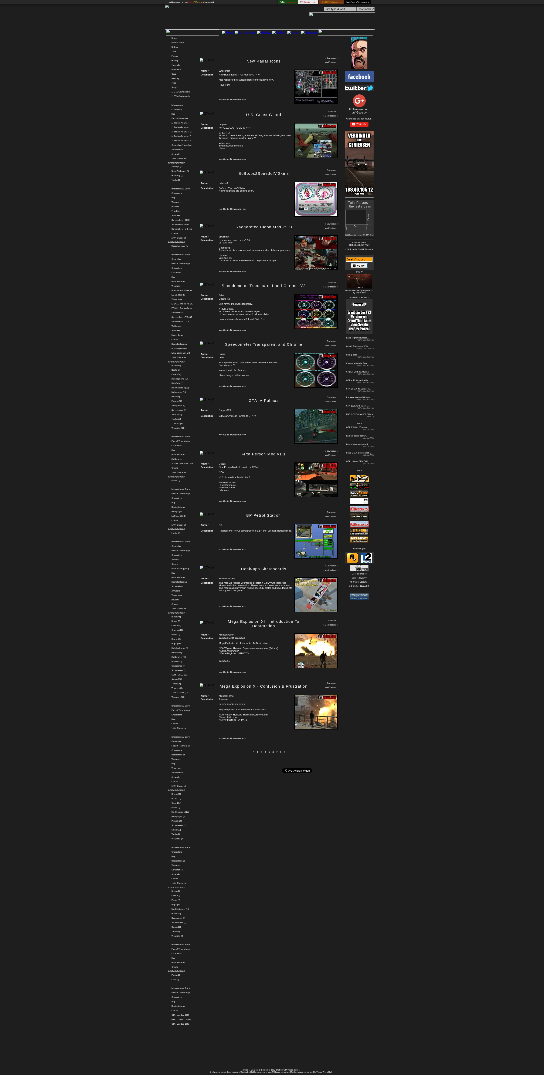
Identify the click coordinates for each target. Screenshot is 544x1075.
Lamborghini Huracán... (357, 338)
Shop (173, 87)
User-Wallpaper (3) (179, 171)
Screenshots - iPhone (181, 229)
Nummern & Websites (181, 290)
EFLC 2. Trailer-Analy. (181, 308)
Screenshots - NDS (180, 220)
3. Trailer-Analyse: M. (181, 132)
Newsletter (175, 69)
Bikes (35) (175, 794)
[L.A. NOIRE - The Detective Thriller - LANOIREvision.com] (359, 534)
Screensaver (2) (178, 410)
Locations (175, 273)
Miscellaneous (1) (179, 246)
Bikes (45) (175, 617)
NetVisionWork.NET (322, 1072)
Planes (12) (176, 401)
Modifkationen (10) (179, 909)
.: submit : (354, 297)
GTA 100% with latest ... (357, 406)
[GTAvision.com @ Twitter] (359, 89)
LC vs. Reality (177, 295)
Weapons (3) (176, 936)
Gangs (174, 564)
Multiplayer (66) (178, 657)
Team (173, 52)
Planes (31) (176, 661)
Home (173, 38)
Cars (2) (174, 979)
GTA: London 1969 (179, 1015)
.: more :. (359, 423)
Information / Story (180, 189)
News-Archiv (177, 43)
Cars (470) (175, 374)
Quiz (173, 74)
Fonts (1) (175, 480)
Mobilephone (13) (179, 379)
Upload (174, 47)
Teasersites (176, 299)
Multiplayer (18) (178, 392)
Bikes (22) (175, 365)
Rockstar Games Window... (359, 397)
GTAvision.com (217, 1072)
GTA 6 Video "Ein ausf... (357, 427)
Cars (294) (175, 803)
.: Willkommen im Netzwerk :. (191, 2)
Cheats (174, 233)
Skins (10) (175, 927)
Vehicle (174, 560)
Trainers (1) (176, 688)
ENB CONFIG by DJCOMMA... (360, 414)
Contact (244, 1072)
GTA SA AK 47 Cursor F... (358, 389)
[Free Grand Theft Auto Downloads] (359, 599)
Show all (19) (359, 549)
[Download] (316, 103)
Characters (176, 109)
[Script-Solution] (359, 570)
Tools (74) (175, 419)
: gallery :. (364, 297)
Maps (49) (175, 644)
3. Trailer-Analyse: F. (180, 136)
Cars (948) (175, 626)
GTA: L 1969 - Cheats (180, 1019)
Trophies (175, 211)
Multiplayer (176, 459)
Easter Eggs (176, 335)
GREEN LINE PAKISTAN (357, 372)
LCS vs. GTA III (178, 516)
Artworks (175, 154)
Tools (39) (175, 684)
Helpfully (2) (176, 176)
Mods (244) (176, 652)
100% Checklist (178, 159)
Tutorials (175, 65)
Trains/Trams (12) (179, 693)
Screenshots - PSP (179, 224)
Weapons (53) (177, 697)
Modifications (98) (179, 388)
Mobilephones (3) (179, 648)
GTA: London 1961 (179, 1024)
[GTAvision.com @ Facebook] (359, 80)
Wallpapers (176, 326)
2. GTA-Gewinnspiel (180, 96)
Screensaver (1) (178, 670)
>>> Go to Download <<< (232, 99)
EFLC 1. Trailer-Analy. (181, 304)
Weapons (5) (176, 839)
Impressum (232, 1072)
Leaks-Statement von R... (358, 444)
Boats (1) (175, 370)
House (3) (175, 639)
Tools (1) (175, 180)
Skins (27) (175, 830)
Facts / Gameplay (179, 118)
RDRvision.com (257, 1072)
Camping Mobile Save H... (358, 363)
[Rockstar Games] (352, 562)
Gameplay (175, 259)
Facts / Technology (180, 264)
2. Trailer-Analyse (179, 127)
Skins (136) (176, 679)
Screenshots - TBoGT (181, 317)
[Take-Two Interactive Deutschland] (366, 562)
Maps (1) (175, 905)
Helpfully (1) (176, 383)
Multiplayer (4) (177, 816)
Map (173, 114)
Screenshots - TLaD (180, 322)
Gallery (174, 61)
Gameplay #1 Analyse (181, 145)
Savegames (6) (177, 406)
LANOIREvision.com (278, 1072)
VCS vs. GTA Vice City (181, 463)
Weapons (175, 202)
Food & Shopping (179, 568)
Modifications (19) (179, 812)
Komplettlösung (178, 344)
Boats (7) (175, 621)
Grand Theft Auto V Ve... (358, 346)
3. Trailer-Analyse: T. (180, 141)
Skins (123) (176, 415)
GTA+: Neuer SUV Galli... (358, 461)
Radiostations (177, 281)
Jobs (173, 83)
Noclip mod (351, 355)
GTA (288, 2)
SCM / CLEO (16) (178, 675)
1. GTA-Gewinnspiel (180, 92)
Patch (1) (175, 975)
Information (176, 105)
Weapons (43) (177, 428)
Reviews (174, 207)
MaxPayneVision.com (357, 2)
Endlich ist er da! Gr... (357, 436)
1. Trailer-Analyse (179, 123)
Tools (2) (175, 834)
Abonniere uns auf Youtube (359, 119)
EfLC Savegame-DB (180, 353)
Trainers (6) (176, 423)
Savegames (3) (177, 666)
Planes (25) (176, 821)
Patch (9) (175, 397)
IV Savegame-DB (178, 348)
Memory (174, 78)
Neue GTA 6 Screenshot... (358, 453)
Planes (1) (175, 914)
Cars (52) (175, 896)
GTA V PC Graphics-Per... (358, 380)
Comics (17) (176, 630)
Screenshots (176, 150)
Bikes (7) (175, 891)
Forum (174, 56)
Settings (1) (176, 167)
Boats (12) (175, 799)
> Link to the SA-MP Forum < (359, 249)
